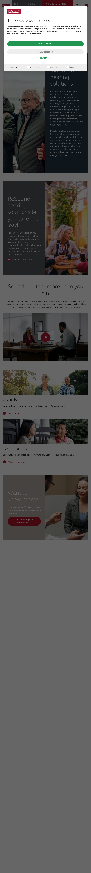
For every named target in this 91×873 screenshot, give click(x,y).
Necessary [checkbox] (14, 67)
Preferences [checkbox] (34, 67)
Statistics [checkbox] (53, 67)
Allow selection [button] (45, 51)
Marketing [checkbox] (74, 67)
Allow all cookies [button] (45, 43)
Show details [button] (45, 58)
